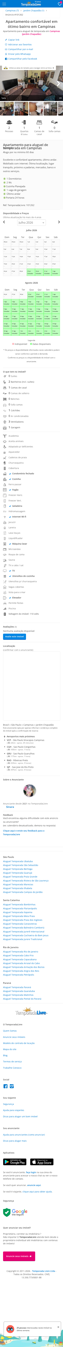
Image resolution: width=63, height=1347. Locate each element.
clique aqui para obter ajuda (37, 1191)
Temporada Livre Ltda (43, 1271)
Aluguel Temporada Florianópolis (20, 908)
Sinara (10, 807)
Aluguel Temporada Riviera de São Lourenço (25, 880)
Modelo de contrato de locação (19, 1043)
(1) (33, 10)
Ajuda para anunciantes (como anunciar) (24, 1134)
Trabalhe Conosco (12, 1067)
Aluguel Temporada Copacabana (20, 959)
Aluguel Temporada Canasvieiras (20, 923)
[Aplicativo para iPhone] (43, 1164)
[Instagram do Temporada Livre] (12, 1087)
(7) (12, 10)
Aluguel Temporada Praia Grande (20, 876)
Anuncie (14, 1037)
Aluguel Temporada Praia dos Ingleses (22, 919)
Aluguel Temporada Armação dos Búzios (23, 967)
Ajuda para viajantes (13, 1110)
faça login (31, 1172)
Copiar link (13, 39)
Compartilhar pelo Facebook (22, 58)
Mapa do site (9, 1049)
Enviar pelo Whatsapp (19, 53)
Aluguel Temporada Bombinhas (19, 904)
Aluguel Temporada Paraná (17, 987)
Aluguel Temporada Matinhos (18, 994)
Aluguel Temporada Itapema (17, 912)
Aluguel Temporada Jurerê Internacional (23, 931)
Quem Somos (10, 1030)
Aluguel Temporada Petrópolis (18, 974)
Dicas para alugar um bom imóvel (20, 1116)
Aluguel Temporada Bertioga (17, 868)
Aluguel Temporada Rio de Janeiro (20, 951)
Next (58, 83)
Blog (5, 1055)
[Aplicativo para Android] (16, 1164)
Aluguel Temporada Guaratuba (19, 991)
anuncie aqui (34, 1185)
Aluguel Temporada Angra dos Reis (21, 970)
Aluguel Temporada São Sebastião (20, 865)
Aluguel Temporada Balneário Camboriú (23, 927)
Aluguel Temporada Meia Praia (19, 916)
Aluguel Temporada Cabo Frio (18, 955)
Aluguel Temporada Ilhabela (17, 888)
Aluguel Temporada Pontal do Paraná (22, 998)
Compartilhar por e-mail (20, 49)
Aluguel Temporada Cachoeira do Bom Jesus (25, 935)
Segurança (8, 1104)
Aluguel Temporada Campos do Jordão (23, 892)
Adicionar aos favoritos (20, 44)
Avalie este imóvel (14, 636)
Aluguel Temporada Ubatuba (18, 861)
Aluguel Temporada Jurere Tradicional (22, 939)
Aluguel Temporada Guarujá (17, 872)
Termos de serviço (12, 1061)
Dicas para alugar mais (15, 1140)
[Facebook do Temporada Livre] (6, 1087)
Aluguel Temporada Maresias (18, 884)
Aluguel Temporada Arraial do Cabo (21, 963)
